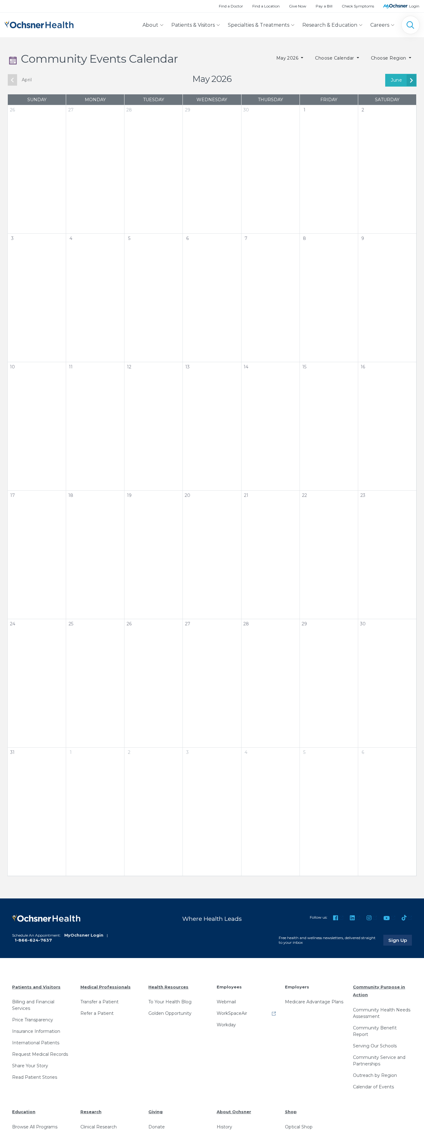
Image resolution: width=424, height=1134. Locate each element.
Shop (291, 1111)
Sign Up (400, 940)
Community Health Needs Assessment (381, 1013)
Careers (379, 25)
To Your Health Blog (170, 1002)
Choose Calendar (335, 58)
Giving (155, 1111)
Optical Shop (299, 1127)
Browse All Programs (34, 1127)
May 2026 (288, 58)
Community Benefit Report (375, 1031)
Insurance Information (36, 1031)
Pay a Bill (324, 6)
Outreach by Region (375, 1075)
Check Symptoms (358, 6)
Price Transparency (32, 1020)
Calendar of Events (373, 1087)
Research (90, 1111)
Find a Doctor (231, 6)
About (150, 25)
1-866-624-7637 (33, 940)
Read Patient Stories (34, 1077)
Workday (226, 1025)
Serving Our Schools (375, 1046)
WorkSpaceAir (232, 1013)
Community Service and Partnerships (379, 1061)
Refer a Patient (97, 1013)
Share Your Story (30, 1066)
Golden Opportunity (170, 1013)
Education (23, 1111)
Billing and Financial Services (33, 1005)
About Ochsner (234, 1111)
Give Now (297, 6)
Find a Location (266, 6)
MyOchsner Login (83, 935)
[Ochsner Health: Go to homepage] (39, 24)
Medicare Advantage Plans (314, 1002)
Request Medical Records (40, 1054)
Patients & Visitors (193, 25)
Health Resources (168, 986)
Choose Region (389, 58)
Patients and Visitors (36, 986)
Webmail (226, 1002)
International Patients (35, 1043)
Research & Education (329, 25)
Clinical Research (98, 1127)
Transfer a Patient (99, 1002)
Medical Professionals (105, 986)
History (224, 1127)
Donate (156, 1127)
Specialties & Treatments (258, 25)
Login (414, 6)
